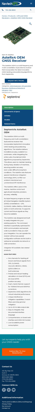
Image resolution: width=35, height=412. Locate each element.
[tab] (17, 108)
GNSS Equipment (15, 86)
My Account (6, 406)
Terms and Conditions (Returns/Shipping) (17, 402)
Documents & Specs (12, 112)
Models (7, 120)
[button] (31, 10)
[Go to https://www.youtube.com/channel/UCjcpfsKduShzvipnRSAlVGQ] (14, 390)
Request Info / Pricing (16, 80)
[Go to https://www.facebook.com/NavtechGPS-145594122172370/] (4, 390)
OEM (10, 90)
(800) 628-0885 (7, 377)
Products (11, 16)
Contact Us (7, 367)
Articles (7, 116)
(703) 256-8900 (7, 379)
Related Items (9, 124)
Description (8, 107)
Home (4, 16)
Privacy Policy (7, 404)
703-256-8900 (10, 10)
